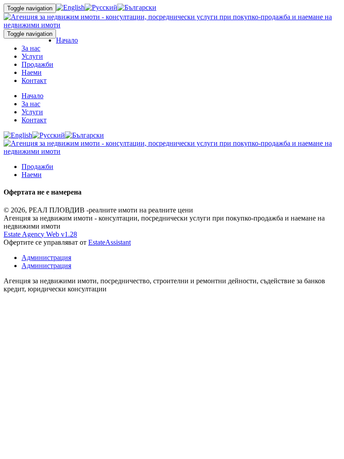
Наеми (32, 72)
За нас (31, 48)
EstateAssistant (109, 242)
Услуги (32, 56)
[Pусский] (101, 7)
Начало (67, 40)
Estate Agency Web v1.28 (40, 234)
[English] (70, 7)
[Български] (136, 7)
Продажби (37, 64)
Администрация (46, 257)
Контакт (34, 80)
